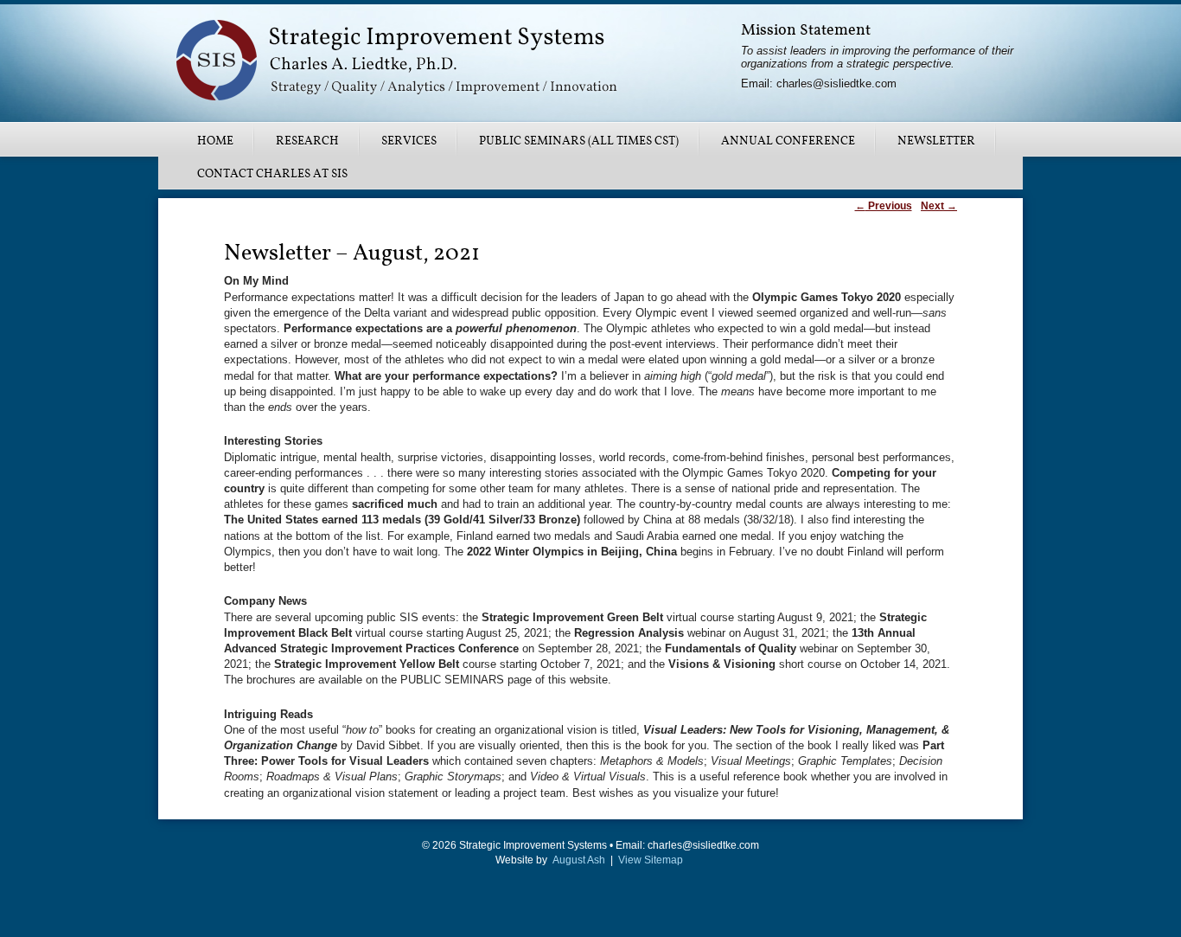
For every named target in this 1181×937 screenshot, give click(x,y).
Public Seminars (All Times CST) (579, 141)
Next (939, 206)
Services (409, 141)
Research (307, 141)
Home (215, 141)
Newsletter (936, 141)
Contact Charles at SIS (272, 174)
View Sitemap (650, 860)
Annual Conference (788, 141)
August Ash (578, 860)
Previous (883, 206)
